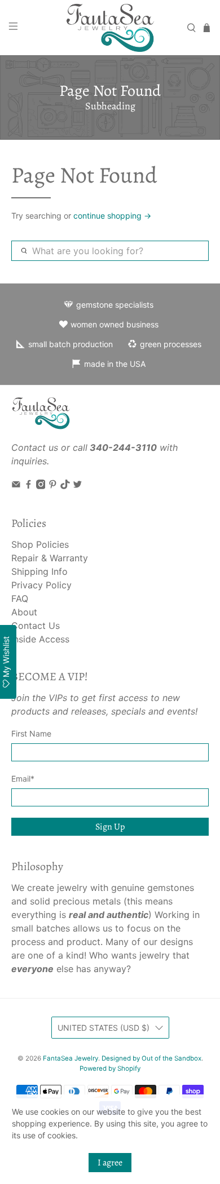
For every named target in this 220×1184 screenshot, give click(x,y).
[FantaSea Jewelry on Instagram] (41, 485)
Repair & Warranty (49, 558)
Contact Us (35, 625)
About (24, 612)
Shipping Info (39, 571)
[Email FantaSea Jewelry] (16, 485)
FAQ (19, 598)
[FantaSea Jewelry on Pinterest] (53, 485)
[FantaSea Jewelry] (110, 27)
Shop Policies (40, 544)
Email (22, 778)
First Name (31, 733)
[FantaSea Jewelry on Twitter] (77, 485)
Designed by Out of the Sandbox (151, 1058)
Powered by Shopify (110, 1068)
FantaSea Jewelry (70, 1058)
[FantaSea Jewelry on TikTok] (65, 485)
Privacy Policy (41, 585)
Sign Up (110, 827)
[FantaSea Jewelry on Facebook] (28, 485)
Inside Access (40, 639)
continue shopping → (112, 215)
